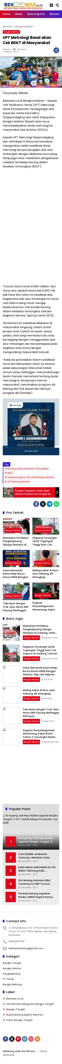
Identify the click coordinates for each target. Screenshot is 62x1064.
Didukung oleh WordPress (19, 1051)
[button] (57, 5)
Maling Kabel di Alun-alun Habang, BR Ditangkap (45, 574)
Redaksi (7, 49)
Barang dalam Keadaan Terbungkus (27, 468)
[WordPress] (24, 1039)
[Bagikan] (56, 50)
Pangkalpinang (11, 973)
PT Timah (8, 979)
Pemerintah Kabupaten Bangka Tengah (30, 1004)
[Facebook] (36, 504)
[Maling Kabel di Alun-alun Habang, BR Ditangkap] (45, 558)
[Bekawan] (24, 5)
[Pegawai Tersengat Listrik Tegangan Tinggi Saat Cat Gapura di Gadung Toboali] (45, 526)
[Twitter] (43, 504)
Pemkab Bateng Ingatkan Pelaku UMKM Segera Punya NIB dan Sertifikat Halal (35, 895)
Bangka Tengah (12, 963)
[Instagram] (31, 1039)
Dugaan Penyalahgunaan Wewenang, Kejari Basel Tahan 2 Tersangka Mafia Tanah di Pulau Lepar (43, 606)
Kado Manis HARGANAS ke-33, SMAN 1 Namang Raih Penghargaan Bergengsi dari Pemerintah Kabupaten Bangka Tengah (37, 869)
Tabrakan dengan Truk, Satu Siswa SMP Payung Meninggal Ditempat (15, 607)
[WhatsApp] (56, 504)
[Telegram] (50, 504)
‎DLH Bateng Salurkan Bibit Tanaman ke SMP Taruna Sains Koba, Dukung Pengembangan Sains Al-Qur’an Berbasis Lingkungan (35, 882)
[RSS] (37, 1039)
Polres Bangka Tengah (19, 1020)
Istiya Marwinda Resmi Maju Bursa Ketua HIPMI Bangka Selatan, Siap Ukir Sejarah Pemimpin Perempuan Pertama (16, 574)
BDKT (10, 473)
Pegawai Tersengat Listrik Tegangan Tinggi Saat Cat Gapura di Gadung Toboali (44, 541)
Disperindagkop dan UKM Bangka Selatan (30, 477)
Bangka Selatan (11, 31)
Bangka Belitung (12, 984)
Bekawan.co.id (14, 998)
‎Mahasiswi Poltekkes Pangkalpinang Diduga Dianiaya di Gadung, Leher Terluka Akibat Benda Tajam (15, 541)
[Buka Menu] (51, 5)
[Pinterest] (18, 1039)
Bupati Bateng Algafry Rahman (24, 1014)
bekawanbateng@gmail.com (26, 948)
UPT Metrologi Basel (18, 481)
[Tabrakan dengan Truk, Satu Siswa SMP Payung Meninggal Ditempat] (16, 591)
